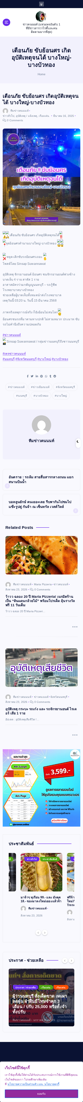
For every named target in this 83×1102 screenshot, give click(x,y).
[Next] (45, 932)
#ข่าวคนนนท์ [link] (12, 335)
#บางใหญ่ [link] (44, 359)
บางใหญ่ (62, 395)
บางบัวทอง (42, 395)
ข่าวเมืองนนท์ (41, 387)
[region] (41, 1082)
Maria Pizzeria (43, 584)
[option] (41, 885)
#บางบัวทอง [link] (60, 359)
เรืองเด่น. (44, 115)
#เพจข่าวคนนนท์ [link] (14, 353)
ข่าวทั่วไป (8, 115)
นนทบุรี (22, 395)
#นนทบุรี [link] (9, 359)
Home (42, 74)
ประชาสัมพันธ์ (50, 859)
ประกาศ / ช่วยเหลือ (25, 987)
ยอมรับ (41, 1093)
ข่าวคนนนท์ (17, 387)
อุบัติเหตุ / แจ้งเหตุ (26, 115)
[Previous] (38, 932)
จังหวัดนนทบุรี (66, 387)
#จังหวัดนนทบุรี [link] (26, 359)
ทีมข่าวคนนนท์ (19, 110)
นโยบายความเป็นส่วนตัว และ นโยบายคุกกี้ (33, 1084)
